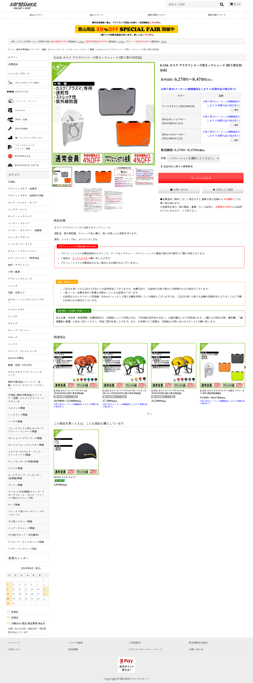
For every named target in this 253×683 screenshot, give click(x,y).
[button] (56, 113)
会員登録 (167, 199)
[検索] (222, 4)
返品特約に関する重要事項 (178, 166)
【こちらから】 (80, 258)
